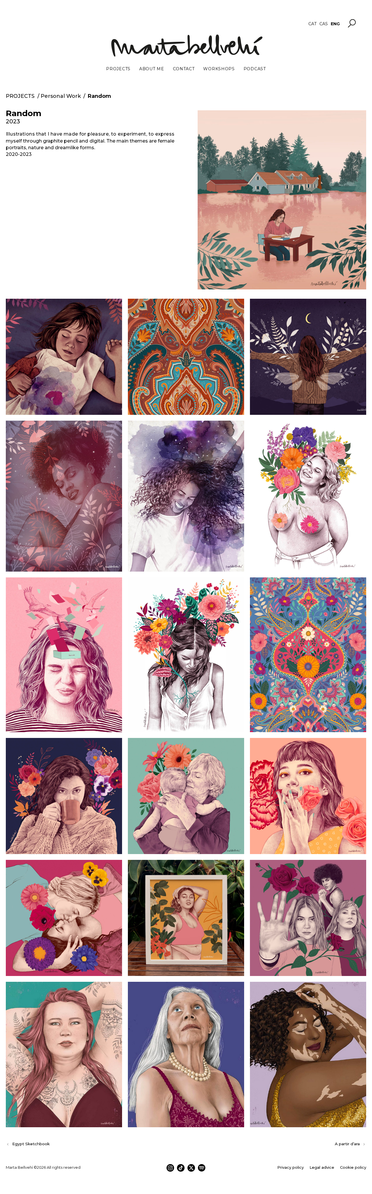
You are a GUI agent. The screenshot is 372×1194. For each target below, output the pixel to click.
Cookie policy (353, 1167)
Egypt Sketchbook (31, 1143)
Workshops (219, 68)
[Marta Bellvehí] (186, 46)
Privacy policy (290, 1167)
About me (151, 68)
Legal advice (322, 1167)
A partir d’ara (347, 1143)
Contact (184, 68)
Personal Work (61, 96)
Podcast (255, 68)
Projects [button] (118, 68)
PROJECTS (20, 96)
